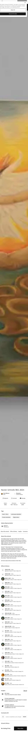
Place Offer (20, 728)
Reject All (13, 9)
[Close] (25, 2)
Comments (25, 531)
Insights (20, 531)
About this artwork (5, 531)
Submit (24, 716)
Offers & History (13, 531)
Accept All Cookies (13, 13)
